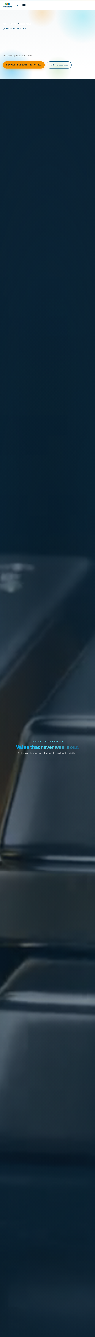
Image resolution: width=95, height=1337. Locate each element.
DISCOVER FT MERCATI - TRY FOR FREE (23, 65)
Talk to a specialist (59, 65)
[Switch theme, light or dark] (17, 5)
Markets (13, 24)
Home (5, 24)
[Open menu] (24, 5)
